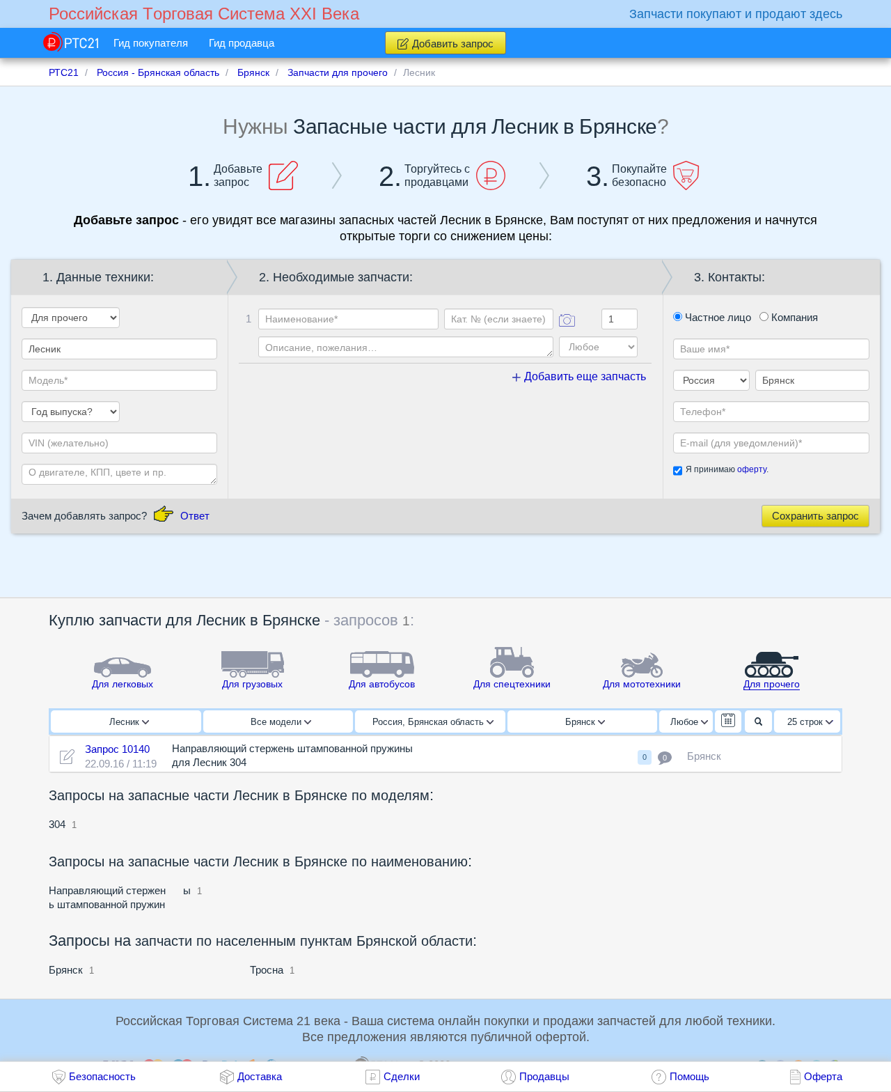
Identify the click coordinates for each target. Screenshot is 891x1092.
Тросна (266, 970)
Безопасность (102, 1076)
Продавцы (544, 1076)
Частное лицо (716, 317)
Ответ (195, 516)
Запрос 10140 (117, 749)
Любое (685, 722)
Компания (793, 317)
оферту (751, 469)
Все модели (277, 722)
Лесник (125, 722)
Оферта (823, 1076)
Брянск (581, 722)
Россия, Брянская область (429, 722)
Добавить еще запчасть (583, 376)
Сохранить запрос (815, 516)
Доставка (259, 1076)
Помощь (689, 1076)
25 (805, 722)
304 (58, 824)
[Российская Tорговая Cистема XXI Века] (70, 42)
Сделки (402, 1076)
